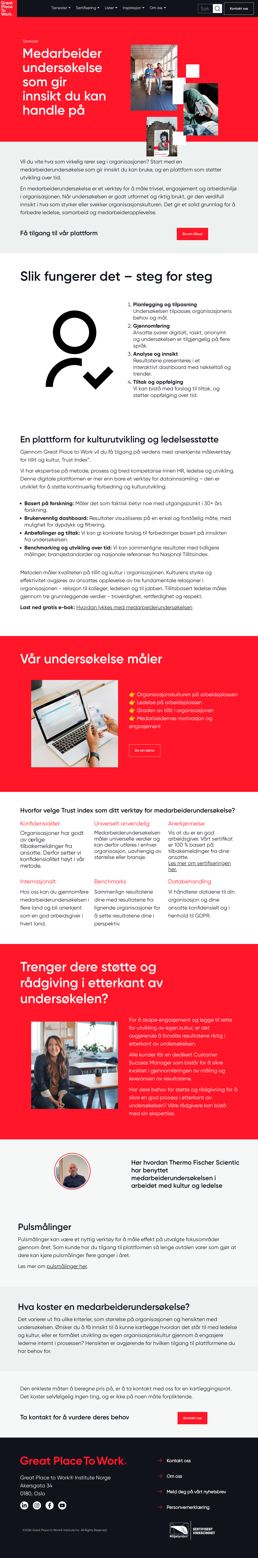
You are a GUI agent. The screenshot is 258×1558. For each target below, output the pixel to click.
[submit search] (217, 8)
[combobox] (210, 8)
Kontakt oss (239, 8)
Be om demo (144, 750)
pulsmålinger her (67, 1266)
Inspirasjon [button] (132, 8)
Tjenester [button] (59, 8)
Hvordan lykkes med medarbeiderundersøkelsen (134, 607)
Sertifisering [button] (86, 8)
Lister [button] (109, 8)
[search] (210, 8)
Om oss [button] (156, 8)
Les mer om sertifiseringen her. (199, 866)
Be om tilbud (192, 234)
